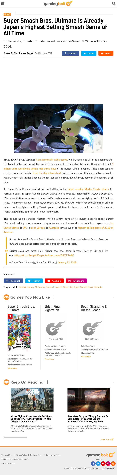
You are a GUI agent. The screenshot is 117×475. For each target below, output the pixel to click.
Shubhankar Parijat (23, 53)
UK (24, 227)
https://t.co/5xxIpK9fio (28, 255)
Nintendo (40, 287)
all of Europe (38, 227)
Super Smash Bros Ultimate (88, 287)
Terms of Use (6, 455)
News (7, 14)
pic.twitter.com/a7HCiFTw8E (57, 255)
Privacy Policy (21, 455)
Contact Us (5, 459)
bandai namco (26, 287)
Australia (54, 227)
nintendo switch (54, 287)
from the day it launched (47, 173)
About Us (17, 459)
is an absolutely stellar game (51, 159)
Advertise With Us (8, 463)
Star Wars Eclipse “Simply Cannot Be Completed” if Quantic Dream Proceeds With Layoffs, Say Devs (88, 419)
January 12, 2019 (66, 262)
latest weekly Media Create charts (88, 189)
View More (12, 368)
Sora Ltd (67, 287)
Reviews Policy (36, 455)
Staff (26, 459)
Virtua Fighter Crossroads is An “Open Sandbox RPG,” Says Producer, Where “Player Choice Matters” (31, 419)
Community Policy (53, 455)
